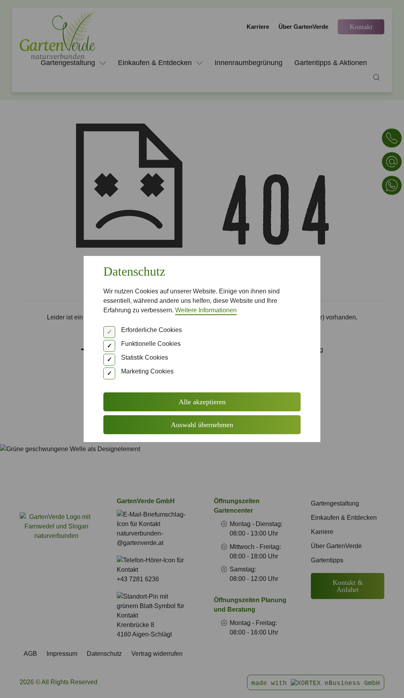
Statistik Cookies (144, 357)
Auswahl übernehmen (202, 425)
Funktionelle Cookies (151, 343)
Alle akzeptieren (202, 402)
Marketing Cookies (147, 371)
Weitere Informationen (206, 310)
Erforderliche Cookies (151, 330)
